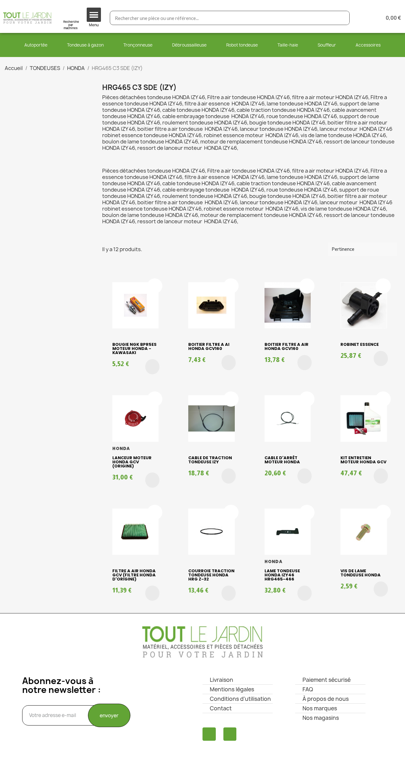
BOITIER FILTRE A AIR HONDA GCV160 (286, 346)
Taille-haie (287, 45)
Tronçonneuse (138, 45)
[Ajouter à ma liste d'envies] (154, 286)
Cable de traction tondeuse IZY (210, 460)
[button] (152, 366)
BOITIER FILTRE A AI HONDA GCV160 (208, 346)
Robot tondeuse (242, 45)
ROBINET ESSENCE (359, 344)
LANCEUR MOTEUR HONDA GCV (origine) (132, 462)
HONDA (121, 449)
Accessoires (368, 45)
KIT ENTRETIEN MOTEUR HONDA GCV (363, 460)
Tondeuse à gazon (85, 45)
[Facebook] (209, 734)
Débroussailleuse (189, 45)
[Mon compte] (364, 18)
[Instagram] (230, 734)
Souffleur (327, 45)
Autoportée (35, 45)
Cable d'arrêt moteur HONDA (282, 460)
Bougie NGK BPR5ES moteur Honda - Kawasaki (134, 348)
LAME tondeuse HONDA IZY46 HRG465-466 (282, 575)
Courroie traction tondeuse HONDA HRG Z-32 (211, 575)
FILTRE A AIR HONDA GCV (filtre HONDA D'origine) (134, 575)
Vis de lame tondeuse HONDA (360, 573)
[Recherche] (342, 18)
